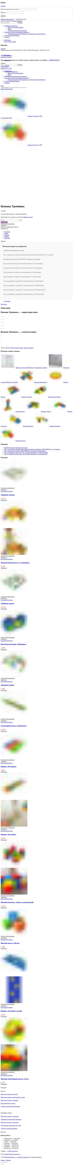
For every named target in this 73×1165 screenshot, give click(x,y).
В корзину (4, 222)
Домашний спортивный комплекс (11, 1119)
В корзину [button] (4, 500)
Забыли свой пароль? (7, 19)
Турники (7, 37)
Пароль (3, 12)
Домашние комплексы (11, 26)
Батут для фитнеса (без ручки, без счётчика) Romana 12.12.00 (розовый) (26, 452)
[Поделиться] (3, 1162)
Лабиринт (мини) (7, 685)
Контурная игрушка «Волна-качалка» (22, 348)
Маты (9, 29)
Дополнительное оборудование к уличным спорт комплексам (26, 34)
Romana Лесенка (33, 116)
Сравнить (4, 225)
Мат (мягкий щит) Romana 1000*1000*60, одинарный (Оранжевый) (24, 451)
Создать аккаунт (17, 21)
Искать (20, 22)
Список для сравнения (7, 224)
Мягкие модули (10, 87)
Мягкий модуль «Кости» (10, 943)
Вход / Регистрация (10, 41)
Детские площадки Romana (9, 1128)
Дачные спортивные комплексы (10, 1106)
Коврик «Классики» (8, 834)
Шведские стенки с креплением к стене (13, 1097)
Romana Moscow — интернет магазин (16, 1157)
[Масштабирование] (6, 1162)
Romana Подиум (33, 145)
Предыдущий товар (7, 89)
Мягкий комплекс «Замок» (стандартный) (17, 902)
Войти (3, 16)
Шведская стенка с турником (9, 1100)
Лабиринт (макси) (8, 495)
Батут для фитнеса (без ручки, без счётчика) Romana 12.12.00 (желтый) (25, 454)
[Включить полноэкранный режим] (5, 1162)
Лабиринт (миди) (7, 603)
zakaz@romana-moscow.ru (12, 1154)
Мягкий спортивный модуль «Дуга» (15, 1079)
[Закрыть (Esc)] (1, 1162)
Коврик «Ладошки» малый (11, 1011)
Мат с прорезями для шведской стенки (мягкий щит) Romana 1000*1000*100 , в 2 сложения (32, 449)
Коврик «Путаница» (9, 766)
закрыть (3, 6)
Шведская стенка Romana (15, 27)
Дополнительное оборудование (17, 30)
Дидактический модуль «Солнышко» (15, 563)
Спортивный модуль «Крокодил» (14, 726)
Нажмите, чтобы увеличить (9, 202)
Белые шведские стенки (8, 1103)
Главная (3, 87)
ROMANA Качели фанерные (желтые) (16, 447)
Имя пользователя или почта (10, 9)
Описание (7, 301)
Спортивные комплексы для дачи (11, 1125)
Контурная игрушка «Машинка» (14, 644)
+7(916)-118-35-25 (54, 60)
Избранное (7, 40)
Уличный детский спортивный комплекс (16, 32)
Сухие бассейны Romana (11, 35)
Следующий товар (6, 118)
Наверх (3, 1160)
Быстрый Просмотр (7, 491)
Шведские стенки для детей (9, 1094)
